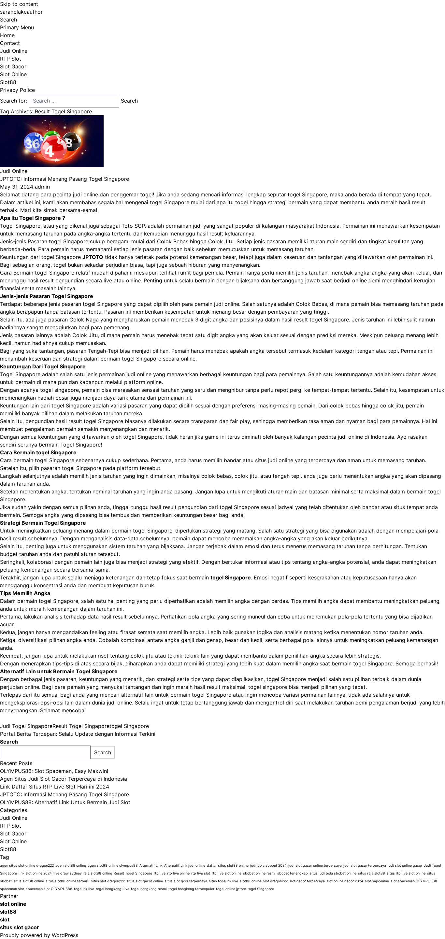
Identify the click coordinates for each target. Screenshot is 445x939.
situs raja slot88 (371, 873)
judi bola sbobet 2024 (268, 865)
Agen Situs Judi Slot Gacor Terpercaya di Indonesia (63, 778)
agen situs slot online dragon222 (27, 865)
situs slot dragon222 (108, 881)
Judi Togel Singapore (26, 726)
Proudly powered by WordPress (39, 935)
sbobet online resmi (259, 873)
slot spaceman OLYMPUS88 (414, 881)
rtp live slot (200, 873)
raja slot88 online (97, 873)
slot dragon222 (275, 881)
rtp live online (178, 873)
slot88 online (250, 881)
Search (8, 19)
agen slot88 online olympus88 (113, 865)
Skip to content (19, 4)
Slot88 (8, 82)
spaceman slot (12, 889)
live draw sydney (67, 873)
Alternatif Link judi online (184, 865)
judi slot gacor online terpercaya (315, 865)
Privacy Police (17, 90)
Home (7, 35)
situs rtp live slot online (406, 873)
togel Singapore (129, 726)
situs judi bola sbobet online (332, 873)
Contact (10, 43)
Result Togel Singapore (80, 726)
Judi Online (13, 51)
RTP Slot (10, 58)
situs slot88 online (28, 881)
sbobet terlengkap (292, 873)
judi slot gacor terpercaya (364, 865)
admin (42, 186)
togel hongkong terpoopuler (191, 889)
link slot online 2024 (35, 873)
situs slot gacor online (144, 881)
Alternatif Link (151, 865)
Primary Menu (17, 27)
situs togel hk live (223, 881)
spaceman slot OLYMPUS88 (49, 889)
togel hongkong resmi (149, 889)
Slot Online (13, 74)
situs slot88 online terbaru (67, 881)
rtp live (159, 873)
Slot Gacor (13, 66)
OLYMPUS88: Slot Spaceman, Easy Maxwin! (54, 771)
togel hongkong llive (112, 889)
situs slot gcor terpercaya (186, 881)
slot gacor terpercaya (307, 881)
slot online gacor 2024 (344, 881)
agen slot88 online (70, 865)
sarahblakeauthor (21, 11)
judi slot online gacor (405, 865)
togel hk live (84, 889)
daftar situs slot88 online (228, 865)
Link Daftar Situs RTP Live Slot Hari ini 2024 (54, 786)
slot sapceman (377, 881)
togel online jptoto (231, 889)
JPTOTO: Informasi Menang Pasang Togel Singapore (64, 179)
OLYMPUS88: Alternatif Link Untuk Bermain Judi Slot (65, 802)
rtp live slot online (226, 873)
